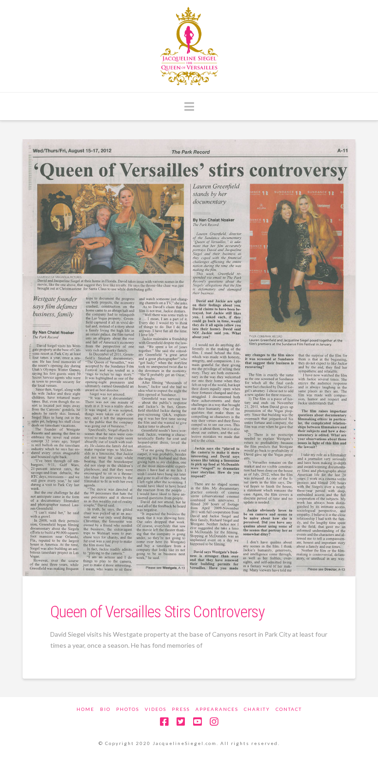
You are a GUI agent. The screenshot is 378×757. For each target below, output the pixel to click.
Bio (105, 709)
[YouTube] (197, 722)
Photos (127, 709)
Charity (257, 709)
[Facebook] (164, 722)
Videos (155, 709)
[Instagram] (214, 722)
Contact (289, 709)
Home (85, 709)
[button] (189, 106)
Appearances (216, 709)
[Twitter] (181, 722)
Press (181, 709)
